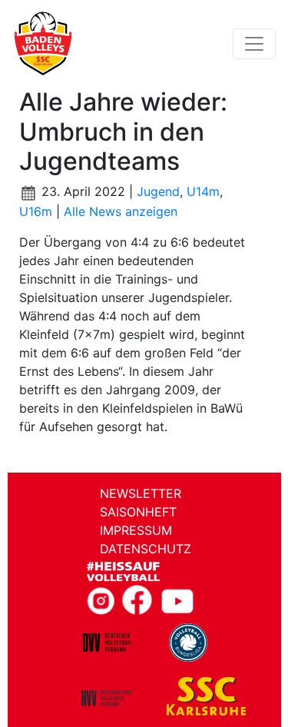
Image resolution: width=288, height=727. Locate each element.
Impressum (136, 530)
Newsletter (140, 493)
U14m (203, 191)
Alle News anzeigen (120, 211)
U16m (35, 211)
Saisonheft (138, 512)
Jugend (158, 191)
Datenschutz (145, 548)
